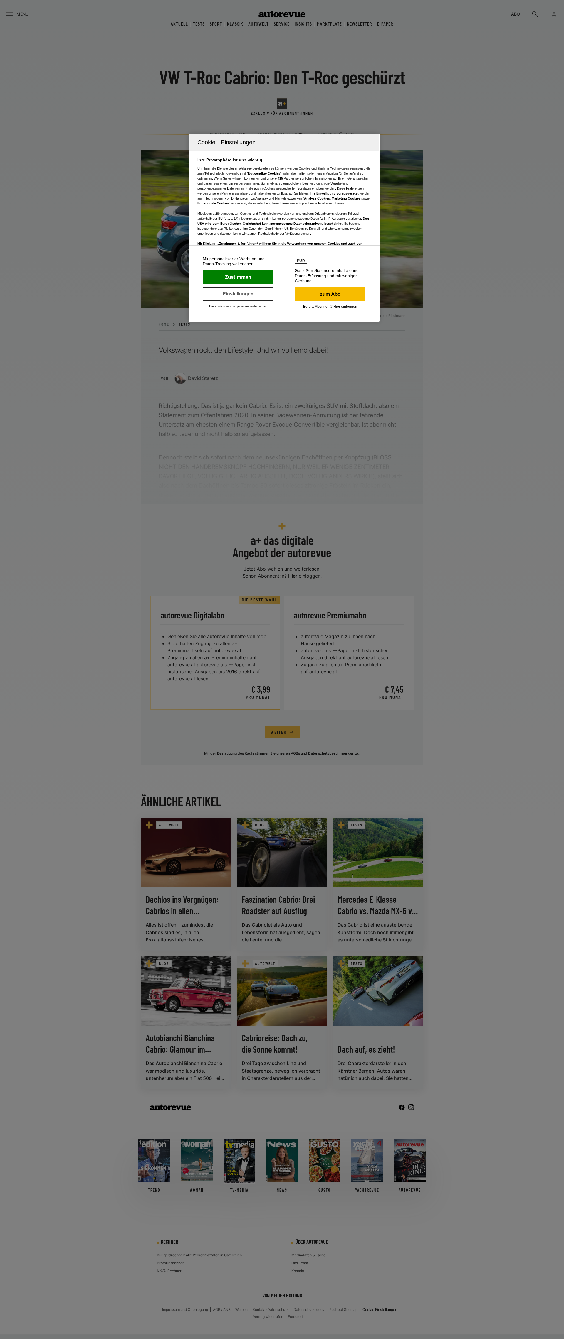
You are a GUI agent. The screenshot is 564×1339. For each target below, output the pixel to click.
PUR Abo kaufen (330, 294)
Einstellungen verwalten (238, 294)
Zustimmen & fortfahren (238, 277)
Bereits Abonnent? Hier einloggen (330, 307)
